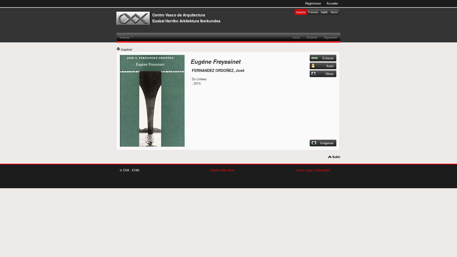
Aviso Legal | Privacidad (313, 170)
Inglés (324, 12)
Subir (336, 157)
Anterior (312, 37)
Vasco (334, 12)
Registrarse (313, 3)
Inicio (296, 37)
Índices (125, 37)
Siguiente (330, 37)
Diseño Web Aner (222, 170)
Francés (313, 12)
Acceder (332, 3)
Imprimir (126, 49)
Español (300, 12)
